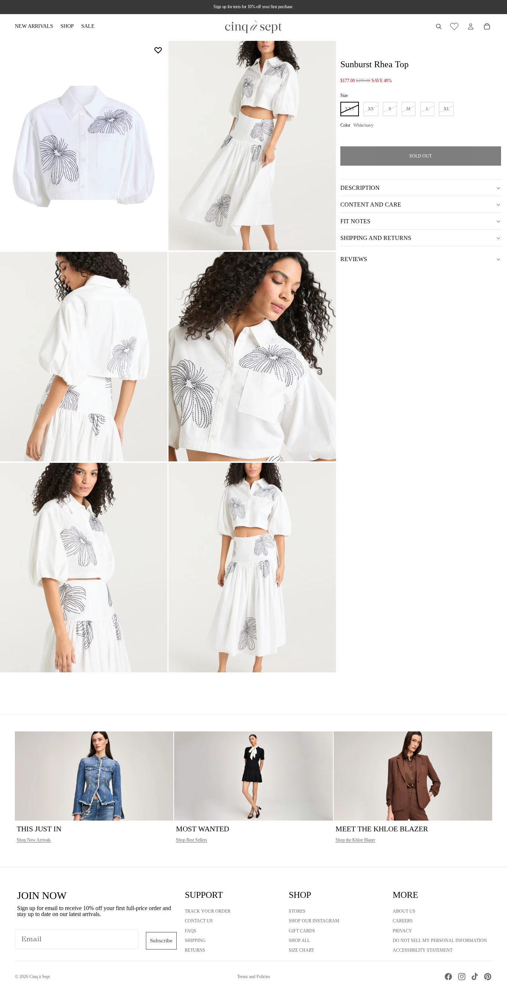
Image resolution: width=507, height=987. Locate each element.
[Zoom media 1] (83, 145)
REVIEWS (353, 259)
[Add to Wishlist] (158, 50)
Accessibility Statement (422, 950)
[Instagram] (461, 976)
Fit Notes (355, 221)
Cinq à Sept (39, 976)
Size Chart (301, 950)
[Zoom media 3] (83, 356)
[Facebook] (448, 976)
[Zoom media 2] (252, 145)
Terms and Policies (253, 976)
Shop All (299, 940)
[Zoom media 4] (252, 356)
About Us (404, 911)
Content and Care (370, 204)
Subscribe (161, 941)
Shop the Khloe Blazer (355, 839)
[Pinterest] (487, 976)
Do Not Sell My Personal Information (440, 940)
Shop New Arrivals (34, 839)
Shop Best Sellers (191, 839)
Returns (195, 950)
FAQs (190, 931)
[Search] (439, 26)
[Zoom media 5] (83, 567)
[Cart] (487, 26)
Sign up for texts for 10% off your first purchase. (253, 6)
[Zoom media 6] (252, 567)
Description (360, 188)
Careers (403, 920)
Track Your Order (207, 911)
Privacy (402, 931)
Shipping (195, 940)
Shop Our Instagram (314, 920)
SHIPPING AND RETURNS (375, 238)
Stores (297, 911)
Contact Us (199, 920)
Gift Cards (302, 931)
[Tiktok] (474, 976)
